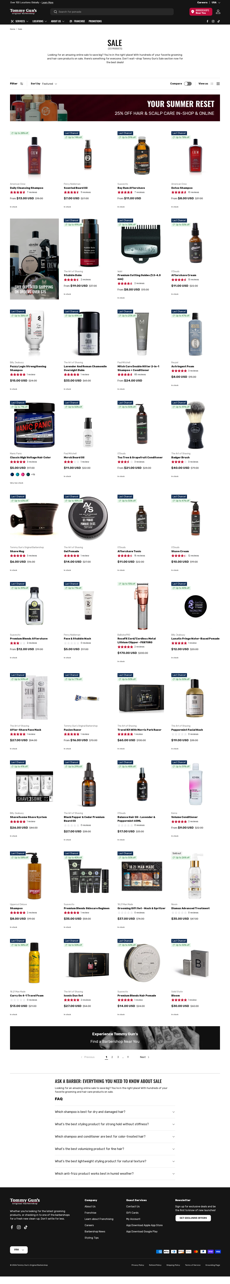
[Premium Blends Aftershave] (34, 606)
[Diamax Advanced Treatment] (195, 875)
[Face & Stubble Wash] (88, 606)
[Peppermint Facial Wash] (195, 697)
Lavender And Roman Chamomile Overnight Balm (85, 368)
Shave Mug (17, 551)
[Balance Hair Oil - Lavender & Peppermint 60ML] (142, 784)
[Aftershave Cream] (195, 243)
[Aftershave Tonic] (142, 519)
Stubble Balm (73, 275)
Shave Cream (180, 551)
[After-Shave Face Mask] (34, 697)
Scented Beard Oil (75, 187)
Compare (176, 83)
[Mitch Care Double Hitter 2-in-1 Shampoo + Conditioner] (142, 334)
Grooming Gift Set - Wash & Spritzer (142, 908)
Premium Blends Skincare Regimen (87, 908)
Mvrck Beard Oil (74, 457)
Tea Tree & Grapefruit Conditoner (140, 457)
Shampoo (16, 908)
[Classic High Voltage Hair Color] (34, 425)
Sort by (35, 83)
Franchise (90, 1212)
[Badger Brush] (195, 425)
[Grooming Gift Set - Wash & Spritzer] (142, 875)
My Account (133, 1219)
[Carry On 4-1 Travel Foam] (34, 963)
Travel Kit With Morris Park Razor (139, 729)
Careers (202, 2)
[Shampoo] (34, 875)
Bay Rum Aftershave (131, 187)
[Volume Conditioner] (195, 784)
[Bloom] (195, 963)
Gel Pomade (71, 551)
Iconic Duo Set (73, 995)
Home (12, 29)
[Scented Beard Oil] (88, 155)
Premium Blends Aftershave (29, 638)
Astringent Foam (182, 366)
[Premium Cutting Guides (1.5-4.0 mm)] (142, 243)
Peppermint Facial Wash (187, 729)
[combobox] (112, 11)
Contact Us (133, 1206)
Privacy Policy (138, 1265)
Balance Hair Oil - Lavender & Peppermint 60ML (136, 819)
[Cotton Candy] (23, 474)
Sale (20, 29)
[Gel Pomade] (88, 519)
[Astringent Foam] (195, 334)
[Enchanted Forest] (28, 474)
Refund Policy (155, 1265)
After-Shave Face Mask (25, 729)
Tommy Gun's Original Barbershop (32, 1265)
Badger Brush (180, 457)
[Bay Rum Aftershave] (142, 155)
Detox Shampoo (182, 187)
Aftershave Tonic (129, 551)
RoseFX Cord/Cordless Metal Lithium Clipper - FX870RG (137, 640)
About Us (90, 1206)
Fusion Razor (72, 729)
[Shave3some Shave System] (34, 784)
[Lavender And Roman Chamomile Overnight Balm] (88, 334)
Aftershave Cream (183, 275)
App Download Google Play (142, 1231)
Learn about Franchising (99, 1219)
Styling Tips (92, 1237)
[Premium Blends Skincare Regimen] (88, 875)
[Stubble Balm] (88, 243)
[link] (87, 1057)
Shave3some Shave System (28, 817)
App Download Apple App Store (144, 1225)
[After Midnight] (12, 474)
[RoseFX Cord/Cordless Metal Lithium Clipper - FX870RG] (142, 606)
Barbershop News (95, 1231)
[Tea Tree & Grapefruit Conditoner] (142, 425)
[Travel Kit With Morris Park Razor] (142, 697)
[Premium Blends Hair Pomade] (142, 963)
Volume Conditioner (184, 817)
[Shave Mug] (34, 519)
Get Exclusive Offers (193, 1218)
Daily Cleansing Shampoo (26, 187)
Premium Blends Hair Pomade (137, 995)
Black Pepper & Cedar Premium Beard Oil (84, 819)
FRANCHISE (79, 21)
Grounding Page (212, 1265)
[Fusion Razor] (88, 697)
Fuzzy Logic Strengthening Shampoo (28, 368)
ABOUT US (56, 21)
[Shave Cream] (195, 519)
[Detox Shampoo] (195, 155)
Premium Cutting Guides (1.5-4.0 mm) (139, 277)
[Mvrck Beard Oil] (88, 425)
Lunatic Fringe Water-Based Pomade (195, 638)
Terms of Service (192, 1265)
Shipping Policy (173, 1265)
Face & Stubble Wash (77, 638)
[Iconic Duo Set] (88, 963)
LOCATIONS (38, 21)
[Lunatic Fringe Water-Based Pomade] (195, 606)
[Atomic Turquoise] (17, 474)
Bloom (175, 995)
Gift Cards (132, 1212)
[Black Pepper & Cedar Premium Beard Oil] (88, 784)
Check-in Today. (49, 2)
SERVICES (20, 21)
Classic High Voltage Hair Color (30, 457)
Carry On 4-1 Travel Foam (26, 995)
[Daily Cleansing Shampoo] (34, 155)
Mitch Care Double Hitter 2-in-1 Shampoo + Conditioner (138, 368)
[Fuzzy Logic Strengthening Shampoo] (34, 334)
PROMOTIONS (95, 21)
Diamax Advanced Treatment (190, 908)
